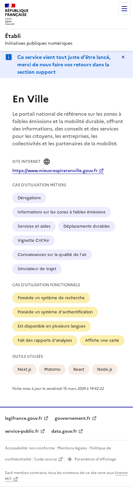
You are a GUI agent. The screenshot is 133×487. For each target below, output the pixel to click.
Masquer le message (123, 57)
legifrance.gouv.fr (23, 418)
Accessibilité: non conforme (30, 448)
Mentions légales (72, 448)
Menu (124, 8)
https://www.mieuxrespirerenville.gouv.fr (55, 170)
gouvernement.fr (73, 418)
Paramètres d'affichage (95, 459)
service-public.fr (22, 431)
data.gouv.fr (64, 431)
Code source (45, 459)
